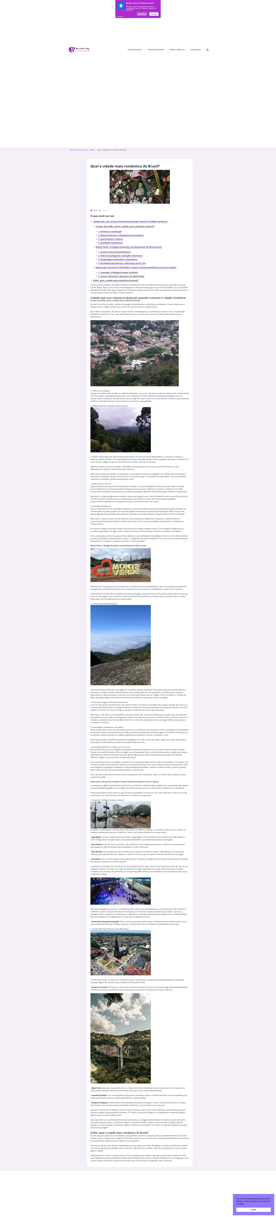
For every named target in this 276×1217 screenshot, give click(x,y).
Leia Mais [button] (240, 1204)
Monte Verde (95, 586)
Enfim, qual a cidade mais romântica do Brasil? (116, 280)
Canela (103, 1110)
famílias (93, 1125)
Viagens (92, 150)
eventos (123, 496)
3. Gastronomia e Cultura (110, 239)
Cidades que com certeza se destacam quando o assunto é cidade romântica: (130, 221)
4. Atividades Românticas (110, 242)
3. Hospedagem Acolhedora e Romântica (117, 259)
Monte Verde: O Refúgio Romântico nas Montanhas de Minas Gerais (129, 247)
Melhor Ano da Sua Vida (78, 150)
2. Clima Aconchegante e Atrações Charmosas (120, 255)
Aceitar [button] (253, 1210)
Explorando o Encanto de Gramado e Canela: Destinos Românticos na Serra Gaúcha (136, 267)
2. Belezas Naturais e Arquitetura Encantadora (121, 235)
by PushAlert (119, 16)
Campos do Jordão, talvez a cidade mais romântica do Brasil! (125, 226)
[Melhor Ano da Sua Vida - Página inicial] (79, 50)
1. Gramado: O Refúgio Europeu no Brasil (118, 272)
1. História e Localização (110, 231)
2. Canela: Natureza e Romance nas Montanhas (121, 276)
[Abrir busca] (207, 50)
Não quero (142, 14)
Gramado (94, 1110)
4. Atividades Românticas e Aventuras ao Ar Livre (122, 263)
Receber (154, 14)
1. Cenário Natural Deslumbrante (114, 252)
